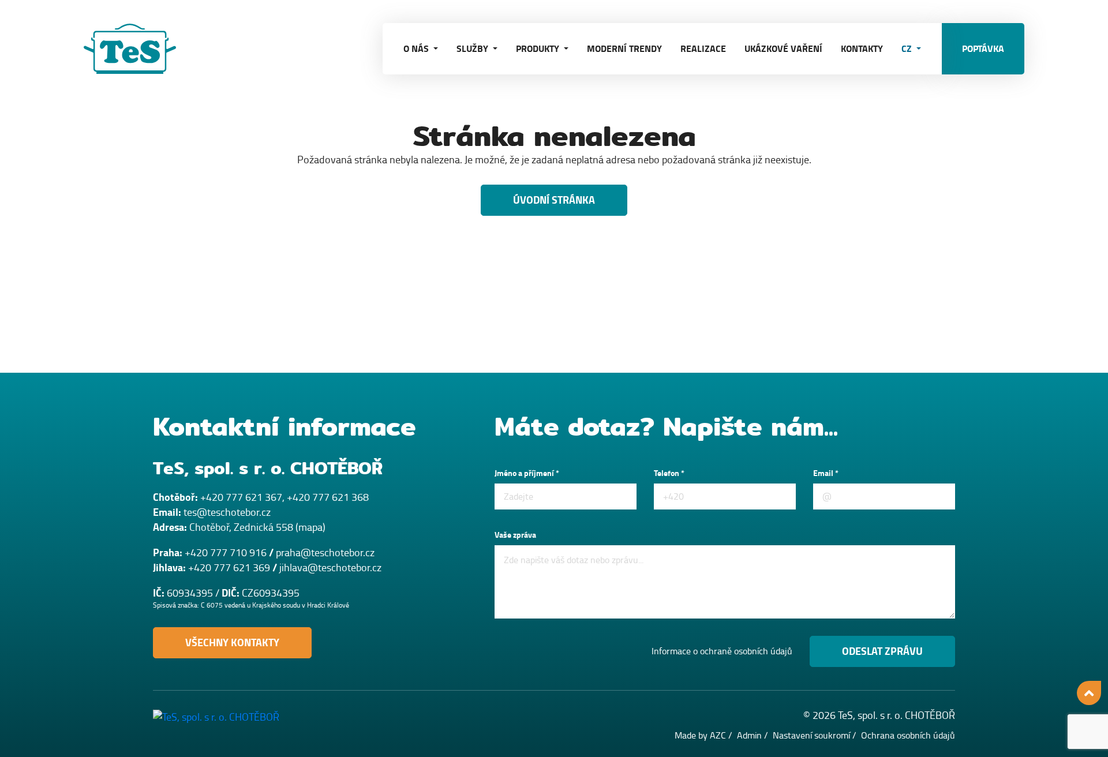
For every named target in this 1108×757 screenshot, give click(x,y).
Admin (749, 735)
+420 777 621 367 (241, 497)
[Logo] (141, 49)
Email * (826, 473)
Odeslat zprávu (882, 651)
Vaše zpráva (515, 535)
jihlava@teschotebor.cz (330, 567)
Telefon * (669, 473)
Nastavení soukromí (811, 735)
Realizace (703, 48)
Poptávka (983, 48)
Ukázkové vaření (783, 48)
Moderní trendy (624, 48)
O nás (417, 48)
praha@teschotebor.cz (325, 552)
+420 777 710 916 (226, 552)
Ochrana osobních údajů (908, 735)
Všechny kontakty (232, 643)
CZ (907, 48)
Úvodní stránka (554, 200)
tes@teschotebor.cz (227, 512)
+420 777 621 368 (328, 497)
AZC (718, 735)
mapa (310, 527)
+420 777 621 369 (229, 567)
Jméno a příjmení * (527, 473)
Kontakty (862, 48)
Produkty (539, 48)
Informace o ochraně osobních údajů (722, 651)
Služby (473, 48)
